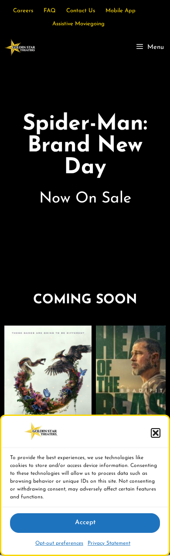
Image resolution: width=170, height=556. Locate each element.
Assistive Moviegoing (78, 24)
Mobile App (120, 11)
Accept (85, 522)
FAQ (50, 11)
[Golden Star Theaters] (19, 47)
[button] (155, 433)
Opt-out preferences (59, 543)
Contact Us (80, 11)
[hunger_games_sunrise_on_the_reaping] (48, 390)
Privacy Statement (109, 543)
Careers (23, 11)
